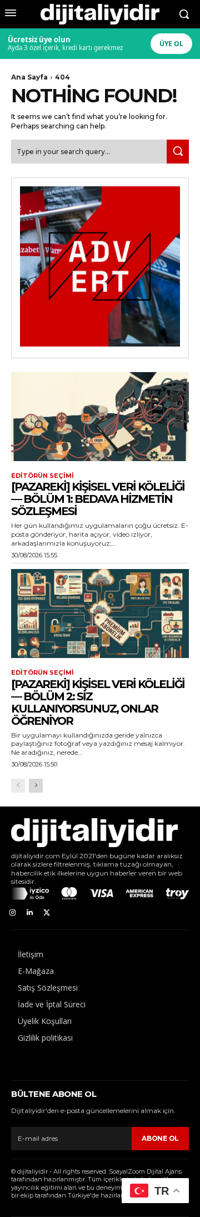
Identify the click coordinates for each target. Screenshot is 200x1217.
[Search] (178, 152)
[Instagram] (12, 913)
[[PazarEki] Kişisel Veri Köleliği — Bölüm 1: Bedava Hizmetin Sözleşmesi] (100, 416)
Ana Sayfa (29, 77)
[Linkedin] (30, 913)
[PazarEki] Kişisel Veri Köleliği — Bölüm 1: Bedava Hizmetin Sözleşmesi (97, 499)
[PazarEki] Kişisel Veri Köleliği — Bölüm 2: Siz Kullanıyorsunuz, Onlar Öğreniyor (97, 702)
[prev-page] (18, 786)
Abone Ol (160, 1138)
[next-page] (36, 786)
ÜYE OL (171, 43)
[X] (47, 913)
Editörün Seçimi (42, 475)
